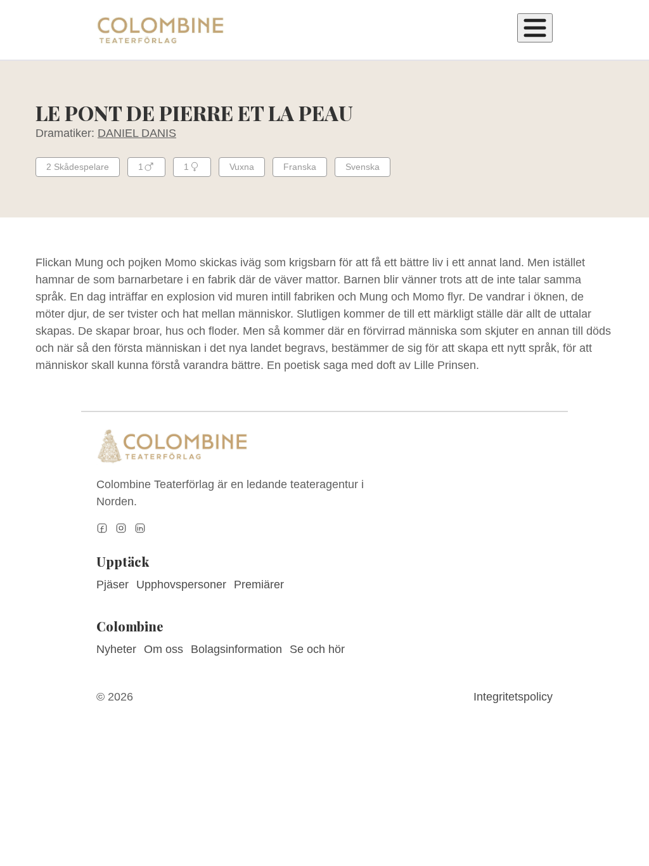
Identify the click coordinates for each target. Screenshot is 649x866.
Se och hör (317, 649)
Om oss (163, 649)
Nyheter (116, 649)
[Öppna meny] (535, 27)
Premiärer (259, 584)
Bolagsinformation (236, 649)
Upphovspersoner (181, 584)
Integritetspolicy (513, 696)
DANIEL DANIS (137, 133)
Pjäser (112, 584)
